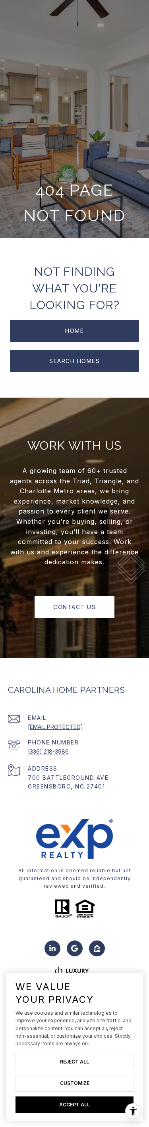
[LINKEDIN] (52, 948)
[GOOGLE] (75, 948)
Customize (74, 1083)
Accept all (74, 1105)
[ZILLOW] (97, 948)
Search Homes (74, 361)
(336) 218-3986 (48, 751)
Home (74, 330)
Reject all (74, 1062)
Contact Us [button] (74, 607)
